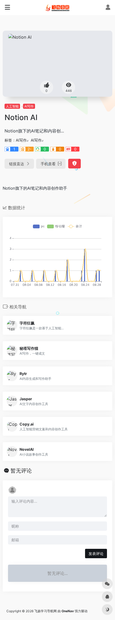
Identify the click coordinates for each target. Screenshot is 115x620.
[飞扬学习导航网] (57, 7)
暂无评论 (21, 470)
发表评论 (96, 553)
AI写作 (29, 106)
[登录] (108, 8)
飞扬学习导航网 (45, 611)
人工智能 (12, 106)
